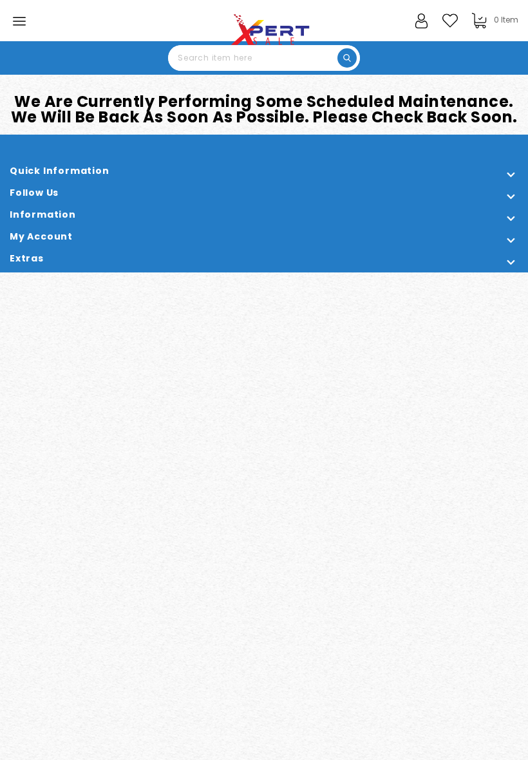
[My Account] (421, 15)
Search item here (347, 58)
